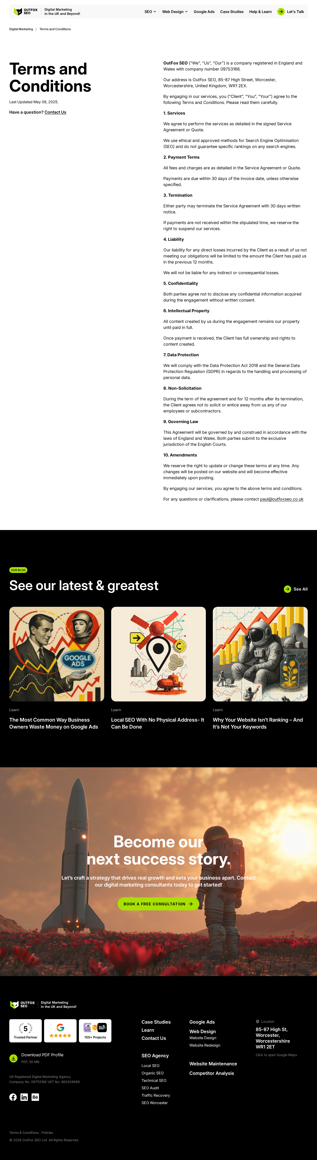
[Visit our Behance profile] (35, 1098)
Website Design (202, 1037)
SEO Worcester (155, 1102)
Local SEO (150, 1065)
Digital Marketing (21, 29)
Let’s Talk (295, 11)
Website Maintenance (213, 1064)
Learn (148, 1030)
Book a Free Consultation (155, 904)
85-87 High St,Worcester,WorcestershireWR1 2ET (273, 1038)
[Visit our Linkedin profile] (24, 1098)
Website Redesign (204, 1045)
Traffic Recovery (156, 1095)
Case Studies (232, 11)
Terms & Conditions (24, 1132)
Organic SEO (153, 1073)
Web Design (173, 11)
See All (301, 589)
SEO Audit (150, 1088)
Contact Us (55, 112)
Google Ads (204, 11)
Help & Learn (260, 11)
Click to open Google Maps (276, 1055)
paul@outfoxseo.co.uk (282, 499)
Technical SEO (154, 1080)
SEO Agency (155, 1055)
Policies (47, 1132)
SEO (148, 11)
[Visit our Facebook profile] (13, 1098)
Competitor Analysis (211, 1073)
